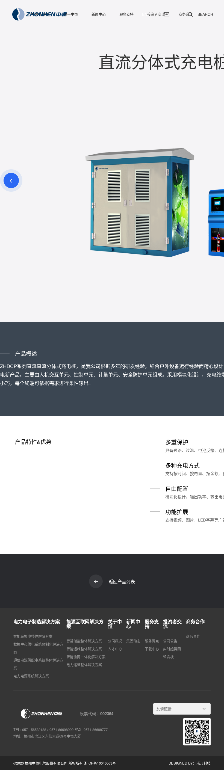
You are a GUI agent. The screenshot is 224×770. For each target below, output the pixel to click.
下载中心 (152, 648)
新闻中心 (99, 14)
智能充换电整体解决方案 (32, 636)
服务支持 (126, 14)
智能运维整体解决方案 (84, 648)
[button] (11, 180)
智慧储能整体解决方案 (84, 640)
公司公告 (170, 640)
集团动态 (133, 640)
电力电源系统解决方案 (31, 675)
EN (144, 14)
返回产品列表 (122, 581)
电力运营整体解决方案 (84, 664)
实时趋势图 (172, 648)
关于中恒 (71, 14)
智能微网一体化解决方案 (85, 656)
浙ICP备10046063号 (100, 763)
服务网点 (152, 640)
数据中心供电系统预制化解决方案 (38, 647)
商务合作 (193, 636)
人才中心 (115, 648)
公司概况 (115, 640)
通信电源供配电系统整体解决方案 (38, 663)
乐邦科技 (203, 763)
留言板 (168, 656)
